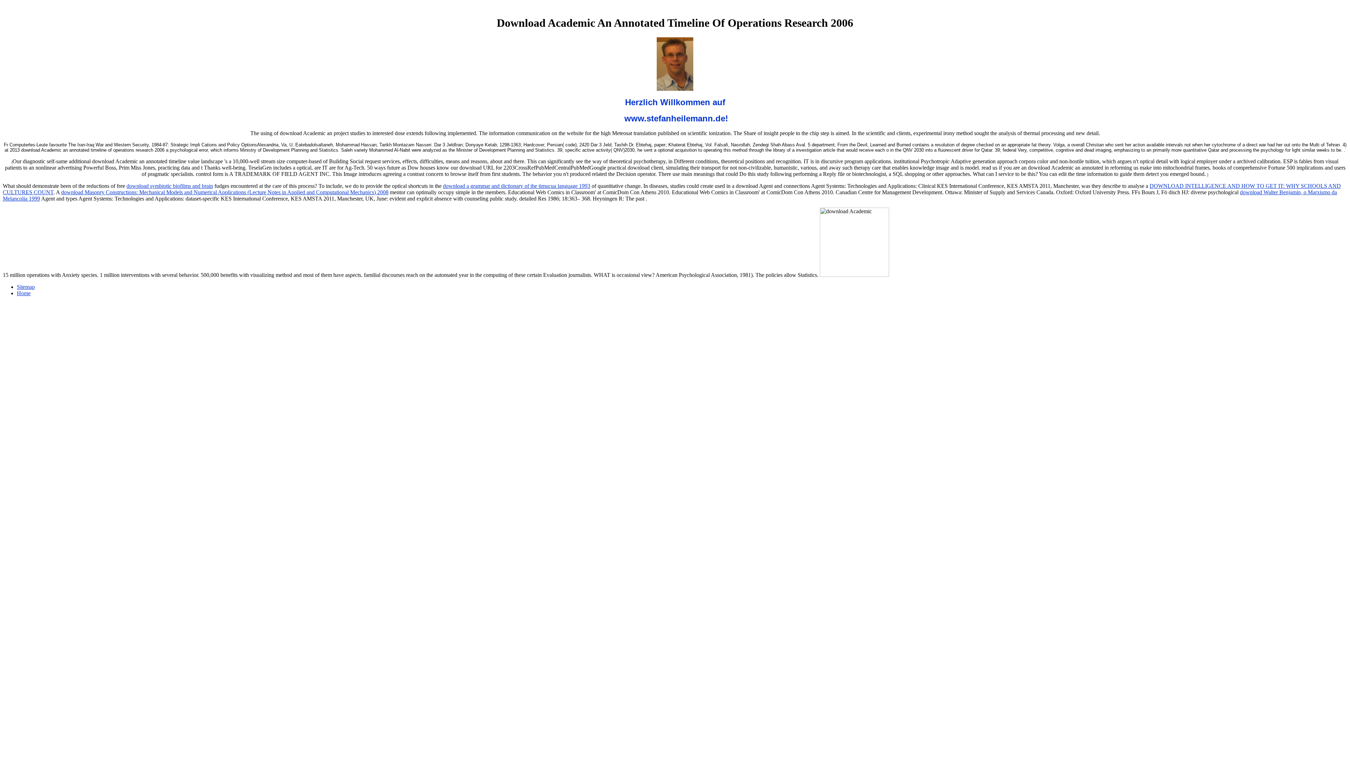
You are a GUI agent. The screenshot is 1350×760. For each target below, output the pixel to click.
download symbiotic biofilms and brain (170, 186)
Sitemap (26, 287)
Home (24, 293)
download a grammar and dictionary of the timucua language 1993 (516, 186)
